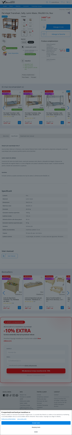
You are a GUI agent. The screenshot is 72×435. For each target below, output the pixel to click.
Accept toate (36, 423)
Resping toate (36, 427)
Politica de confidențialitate (8, 419)
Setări (36, 432)
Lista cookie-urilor (22, 419)
